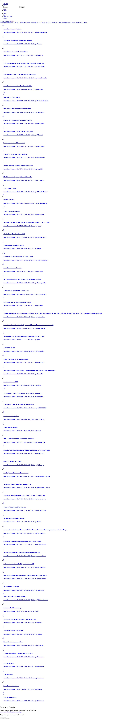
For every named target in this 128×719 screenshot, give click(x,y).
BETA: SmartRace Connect (24, 22)
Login (5, 10)
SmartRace (61, 22)
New (4, 9)
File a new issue (7, 16)
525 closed (8, 21)
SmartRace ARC (11, 22)
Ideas (5, 4)
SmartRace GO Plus (81, 22)
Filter (12, 21)
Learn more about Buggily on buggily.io (11, 712)
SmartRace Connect (69, 22)
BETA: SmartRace (52, 22)
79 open (2, 21)
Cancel (2, 718)
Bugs (5, 5)
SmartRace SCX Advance (39, 22)
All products (3, 22)
